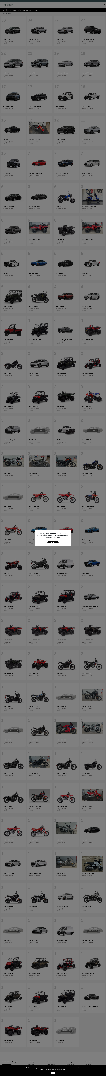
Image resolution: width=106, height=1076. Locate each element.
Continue (53, 542)
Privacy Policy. (62, 1070)
